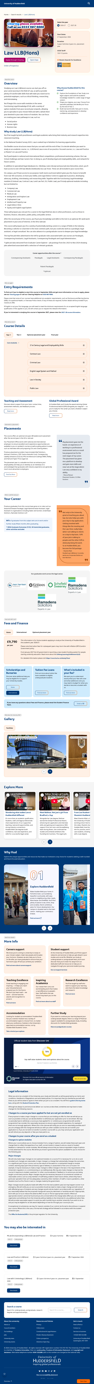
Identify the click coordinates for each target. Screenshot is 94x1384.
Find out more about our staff (46, 1001)
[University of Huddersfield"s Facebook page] (42, 1371)
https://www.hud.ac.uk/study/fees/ (58, 658)
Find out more (41, 693)
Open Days (83, 1381)
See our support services (59, 970)
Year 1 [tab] (8, 335)
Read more (10, 411)
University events (9, 1342)
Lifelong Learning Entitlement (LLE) (68, 654)
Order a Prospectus (11, 65)
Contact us (76, 1328)
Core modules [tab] (12, 343)
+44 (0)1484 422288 (79, 1335)
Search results (16, 14)
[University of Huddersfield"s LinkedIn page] (54, 1371)
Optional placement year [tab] (36, 335)
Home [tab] (8, 632)
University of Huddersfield (14, 3)
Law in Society (35, 379)
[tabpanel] (47, 366)
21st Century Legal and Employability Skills (47, 345)
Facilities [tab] (9, 728)
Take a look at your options (15, 1031)
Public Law (34, 388)
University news (9, 1338)
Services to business (79, 1331)
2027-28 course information (70, 312)
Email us (80, 704)
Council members (9, 1328)
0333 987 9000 (48, 294)
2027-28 (73, 25)
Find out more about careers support (18, 965)
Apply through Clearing (15, 60)
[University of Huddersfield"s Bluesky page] (39, 1371)
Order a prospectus (42, 1338)
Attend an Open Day (42, 1342)
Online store (40, 1328)
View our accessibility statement (47, 1375)
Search (80, 1310)
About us (7, 1324)
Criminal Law (35, 362)
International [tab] (22, 632)
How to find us (77, 1324)
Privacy (38, 1324)
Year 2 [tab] (19, 335)
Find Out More (10, 474)
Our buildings (8, 1331)
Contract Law (35, 354)
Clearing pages (15, 294)
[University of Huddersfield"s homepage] (47, 1360)
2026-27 (63, 25)
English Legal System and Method (43, 371)
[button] (50, 771)
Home (6, 14)
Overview (7, 1381)
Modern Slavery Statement (45, 1335)
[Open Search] (89, 3)
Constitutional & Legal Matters (46, 1331)
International (13, 693)
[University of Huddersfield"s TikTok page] (51, 1371)
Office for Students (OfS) (19, 1214)
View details (13, 1245)
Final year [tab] (54, 335)
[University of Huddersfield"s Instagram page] (48, 1371)
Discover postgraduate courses (61, 1027)
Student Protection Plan (31, 1103)
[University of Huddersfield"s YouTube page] (46, 1371)
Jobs (5, 1335)
